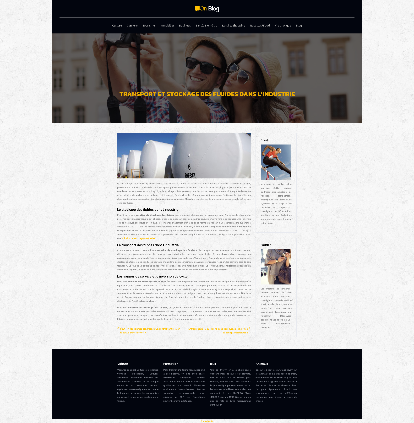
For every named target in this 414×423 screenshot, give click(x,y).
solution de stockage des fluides (138, 238)
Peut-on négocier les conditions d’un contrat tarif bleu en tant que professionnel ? (150, 330)
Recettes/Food (260, 25)
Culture (117, 25)
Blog (299, 25)
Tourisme (148, 25)
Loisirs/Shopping (233, 25)
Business (185, 25)
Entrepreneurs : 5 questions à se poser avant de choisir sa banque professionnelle (218, 330)
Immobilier (167, 25)
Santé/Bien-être (206, 25)
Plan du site (207, 421)
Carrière (132, 25)
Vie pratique (283, 25)
